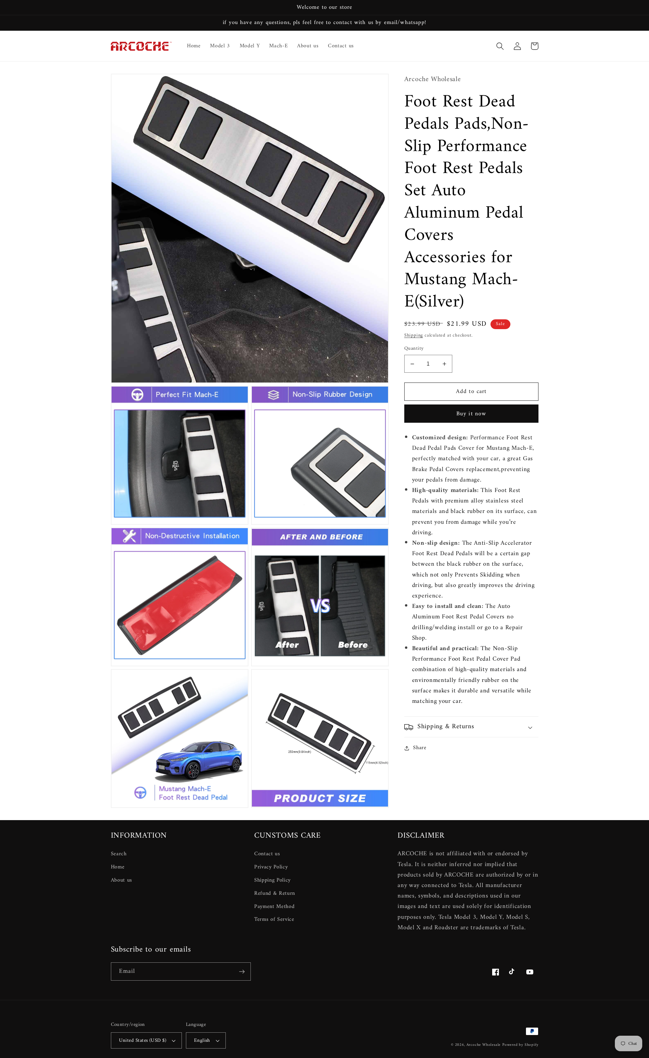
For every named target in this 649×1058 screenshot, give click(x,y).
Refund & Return (274, 893)
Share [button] (419, 748)
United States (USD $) (143, 1040)
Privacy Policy (271, 867)
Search (119, 854)
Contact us (267, 854)
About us (122, 880)
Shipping (413, 335)
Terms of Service (274, 919)
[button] (500, 46)
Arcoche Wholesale (483, 1044)
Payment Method (274, 906)
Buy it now (471, 414)
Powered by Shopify (520, 1044)
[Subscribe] (241, 971)
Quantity (414, 348)
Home (118, 867)
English (202, 1040)
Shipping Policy (272, 880)
